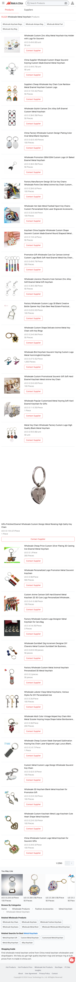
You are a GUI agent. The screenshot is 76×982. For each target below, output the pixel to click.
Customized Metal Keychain (52, 938)
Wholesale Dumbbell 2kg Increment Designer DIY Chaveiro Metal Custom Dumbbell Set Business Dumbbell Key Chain (45, 645)
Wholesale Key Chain (10, 922)
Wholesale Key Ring (10, 29)
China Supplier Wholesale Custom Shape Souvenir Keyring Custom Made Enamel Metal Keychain (46, 61)
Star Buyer (59, 967)
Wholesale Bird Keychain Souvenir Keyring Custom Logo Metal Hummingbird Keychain (49, 353)
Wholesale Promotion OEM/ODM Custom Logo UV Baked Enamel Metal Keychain (49, 159)
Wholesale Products (21, 909)
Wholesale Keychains (10, 927)
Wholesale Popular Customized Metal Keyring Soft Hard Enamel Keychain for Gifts (48, 402)
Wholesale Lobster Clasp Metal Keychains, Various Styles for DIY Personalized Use (46, 693)
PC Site (67, 967)
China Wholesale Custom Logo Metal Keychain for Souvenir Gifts (46, 839)
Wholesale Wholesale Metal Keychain (56, 927)
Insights (38, 970)
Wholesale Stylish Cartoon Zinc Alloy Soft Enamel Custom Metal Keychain (46, 110)
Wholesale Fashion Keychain (50, 922)
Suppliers (28, 9)
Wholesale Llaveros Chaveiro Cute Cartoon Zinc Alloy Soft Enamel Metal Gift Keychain (47, 280)
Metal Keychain (65, 909)
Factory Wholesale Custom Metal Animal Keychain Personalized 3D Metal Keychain (46, 669)
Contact (55, 973)
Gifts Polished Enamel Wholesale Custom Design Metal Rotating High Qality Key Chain (36, 525)
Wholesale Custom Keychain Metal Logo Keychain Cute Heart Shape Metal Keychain (48, 815)
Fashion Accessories (44, 909)
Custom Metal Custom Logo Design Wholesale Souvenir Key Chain (48, 766)
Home (4, 909)
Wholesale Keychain (29, 922)
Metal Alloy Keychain (10, 942)
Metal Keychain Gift (10, 938)
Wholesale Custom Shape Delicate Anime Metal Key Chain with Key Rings (47, 329)
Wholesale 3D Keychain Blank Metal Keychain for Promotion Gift (45, 791)
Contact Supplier (33, 50)
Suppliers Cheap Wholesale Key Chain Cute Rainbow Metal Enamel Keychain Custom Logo (47, 86)
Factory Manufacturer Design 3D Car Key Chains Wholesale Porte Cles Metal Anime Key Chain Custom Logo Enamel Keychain (48, 183)
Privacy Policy (44, 973)
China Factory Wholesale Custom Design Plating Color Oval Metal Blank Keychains (48, 134)
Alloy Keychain (27, 942)
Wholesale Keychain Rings (12, 24)
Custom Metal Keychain (30, 938)
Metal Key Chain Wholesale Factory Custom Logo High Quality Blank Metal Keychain (48, 426)
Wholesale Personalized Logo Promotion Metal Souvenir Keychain (49, 571)
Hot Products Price (25, 967)
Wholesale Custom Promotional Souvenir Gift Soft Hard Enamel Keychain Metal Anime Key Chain (48, 378)
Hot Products (11, 967)
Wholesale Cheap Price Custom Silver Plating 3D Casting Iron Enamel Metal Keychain (49, 547)
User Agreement (31, 973)
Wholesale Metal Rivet (30, 927)
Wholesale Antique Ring (34, 24)
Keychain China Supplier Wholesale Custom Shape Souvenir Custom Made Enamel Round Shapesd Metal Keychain (48, 232)
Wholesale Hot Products (44, 967)
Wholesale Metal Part (55, 24)
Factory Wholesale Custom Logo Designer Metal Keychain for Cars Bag (45, 620)
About (20, 973)
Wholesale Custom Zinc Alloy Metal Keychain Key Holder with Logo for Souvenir (49, 37)
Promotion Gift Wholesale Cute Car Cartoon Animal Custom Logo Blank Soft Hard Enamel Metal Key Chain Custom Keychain (48, 256)
